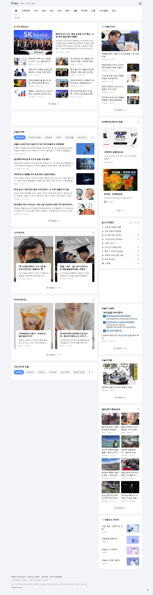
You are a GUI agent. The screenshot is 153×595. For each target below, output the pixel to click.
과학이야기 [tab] (20, 137)
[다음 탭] (92, 137)
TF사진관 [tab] (52, 372)
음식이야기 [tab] (82, 137)
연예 (22, 3)
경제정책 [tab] (48, 137)
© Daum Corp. (16, 587)
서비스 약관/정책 (56, 577)
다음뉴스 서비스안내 (18, 577)
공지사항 (44, 577)
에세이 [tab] (58, 137)
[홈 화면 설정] (147, 589)
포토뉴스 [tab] (30, 372)
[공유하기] (140, 3)
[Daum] (12, 3)
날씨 (33, 3)
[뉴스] (16, 3)
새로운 (55, 104)
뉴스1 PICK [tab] (65, 372)
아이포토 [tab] (19, 372)
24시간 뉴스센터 (33, 577)
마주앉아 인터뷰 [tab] (34, 137)
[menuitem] (16, 10)
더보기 (119, 210)
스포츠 (27, 3)
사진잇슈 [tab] (41, 372)
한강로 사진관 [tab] (79, 372)
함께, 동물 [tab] (69, 137)
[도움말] (93, 232)
